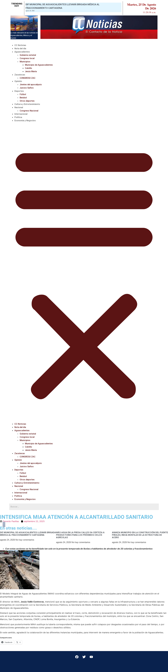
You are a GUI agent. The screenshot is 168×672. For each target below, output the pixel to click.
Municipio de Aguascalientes (39, 65)
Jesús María (31, 71)
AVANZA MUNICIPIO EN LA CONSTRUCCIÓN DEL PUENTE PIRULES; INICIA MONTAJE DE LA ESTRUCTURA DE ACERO (140, 535)
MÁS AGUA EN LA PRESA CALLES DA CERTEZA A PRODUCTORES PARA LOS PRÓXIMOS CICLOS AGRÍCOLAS (80, 535)
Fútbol (23, 94)
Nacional (18, 107)
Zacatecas (19, 74)
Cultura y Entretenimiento (27, 104)
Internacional (20, 114)
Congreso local (27, 58)
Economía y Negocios (25, 120)
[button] (84, 272)
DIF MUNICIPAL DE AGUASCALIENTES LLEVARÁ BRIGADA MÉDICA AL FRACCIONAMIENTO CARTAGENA (28, 533)
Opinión (18, 81)
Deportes (19, 91)
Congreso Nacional (29, 110)
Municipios (25, 61)
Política (18, 117)
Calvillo (28, 68)
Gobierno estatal (28, 55)
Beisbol (23, 97)
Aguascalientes (22, 52)
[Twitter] (84, 657)
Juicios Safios (27, 88)
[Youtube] (91, 657)
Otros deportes (27, 101)
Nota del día (20, 48)
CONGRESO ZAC (27, 78)
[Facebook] (77, 657)
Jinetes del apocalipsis (31, 84)
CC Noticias (20, 45)
